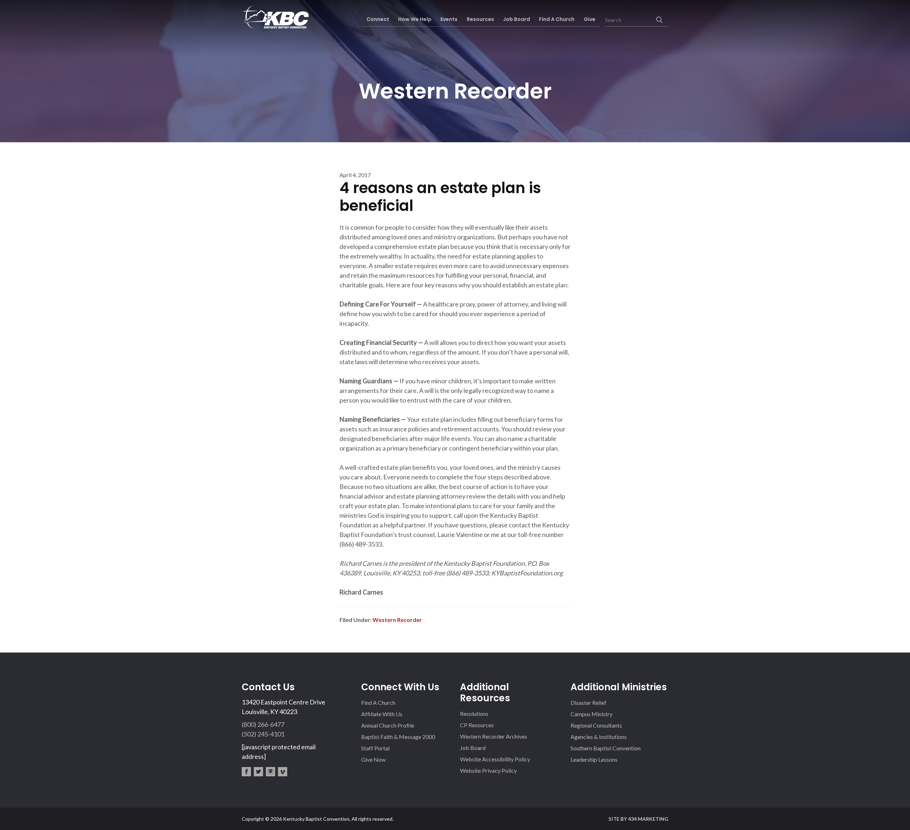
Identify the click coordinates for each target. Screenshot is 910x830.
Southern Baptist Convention (606, 748)
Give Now (373, 759)
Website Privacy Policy (488, 770)
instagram (270, 771)
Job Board (473, 747)
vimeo (282, 771)
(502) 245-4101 (263, 734)
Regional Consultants (596, 725)
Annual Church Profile (387, 725)
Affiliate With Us (381, 714)
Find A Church (378, 702)
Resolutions (474, 713)
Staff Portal (375, 748)
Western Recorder (397, 619)
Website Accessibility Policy (495, 759)
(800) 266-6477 (263, 724)
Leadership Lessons (594, 759)
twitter (258, 771)
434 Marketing (648, 819)
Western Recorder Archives (493, 736)
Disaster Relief (588, 702)
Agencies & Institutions (599, 736)
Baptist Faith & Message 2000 (398, 736)
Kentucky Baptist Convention (275, 17)
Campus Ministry (591, 714)
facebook (246, 771)
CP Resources (477, 725)
